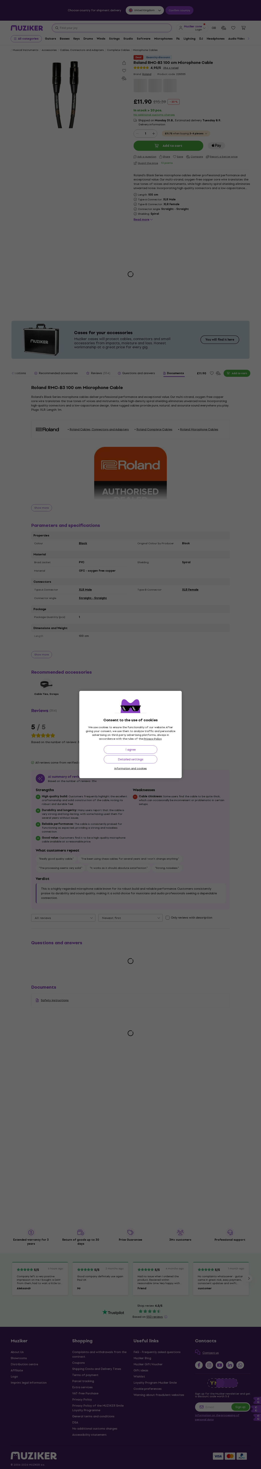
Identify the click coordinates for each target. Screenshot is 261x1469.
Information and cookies (130, 768)
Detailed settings (130, 759)
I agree (131, 749)
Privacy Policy (153, 739)
